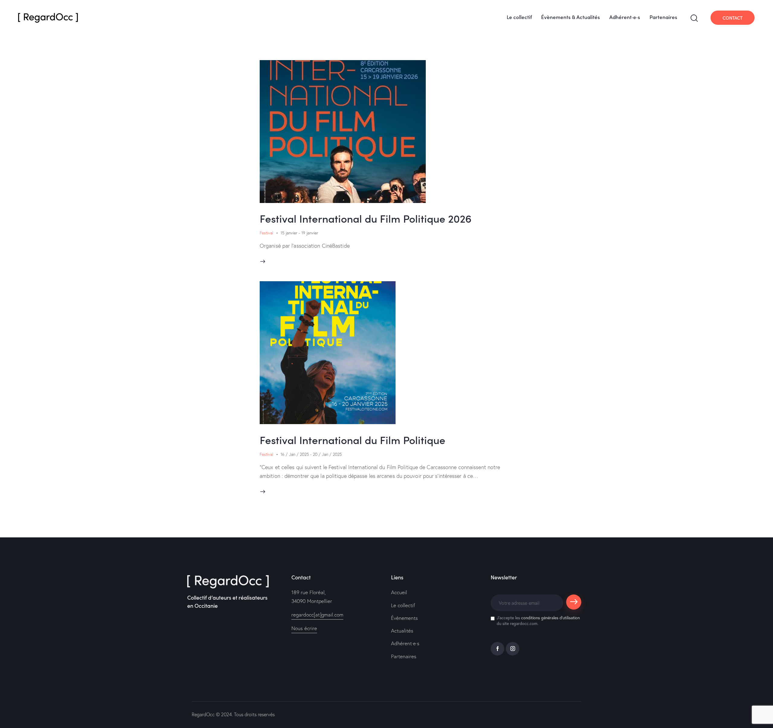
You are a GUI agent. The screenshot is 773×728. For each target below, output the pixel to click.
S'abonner (574, 605)
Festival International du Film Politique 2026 (366, 218)
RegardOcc (203, 714)
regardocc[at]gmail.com (317, 614)
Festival (266, 233)
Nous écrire (304, 628)
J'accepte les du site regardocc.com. (538, 620)
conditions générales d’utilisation (550, 617)
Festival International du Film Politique (352, 439)
